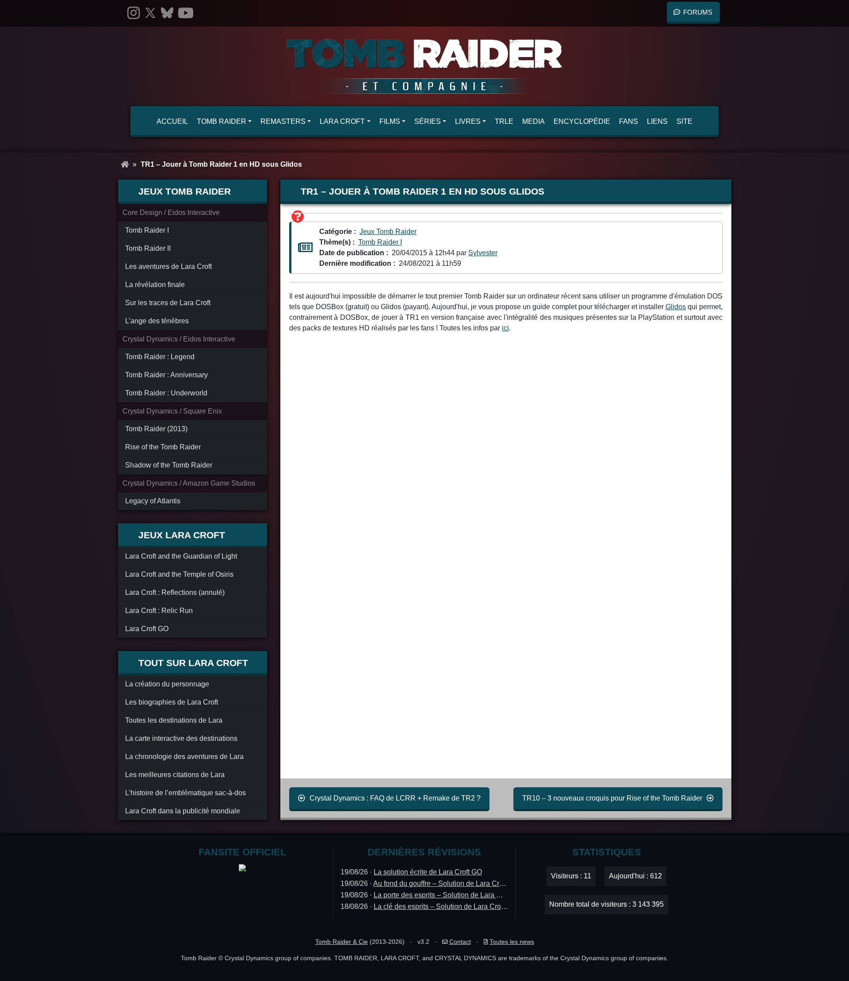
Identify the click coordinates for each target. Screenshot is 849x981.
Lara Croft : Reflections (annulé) (175, 592)
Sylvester (482, 253)
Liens (657, 121)
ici (505, 328)
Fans (628, 121)
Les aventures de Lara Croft (168, 266)
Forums (697, 12)
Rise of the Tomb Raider (163, 447)
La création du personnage (167, 684)
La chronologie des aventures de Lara (184, 756)
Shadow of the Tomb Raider (168, 465)
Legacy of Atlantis (152, 501)
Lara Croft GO (146, 628)
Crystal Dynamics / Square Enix (172, 411)
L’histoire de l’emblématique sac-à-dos (185, 793)
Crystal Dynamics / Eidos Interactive (178, 339)
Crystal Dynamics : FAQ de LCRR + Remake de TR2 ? (395, 798)
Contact (460, 941)
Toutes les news (512, 941)
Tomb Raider (221, 121)
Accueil (172, 121)
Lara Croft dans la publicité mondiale (182, 811)
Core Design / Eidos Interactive (171, 212)
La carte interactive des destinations (181, 738)
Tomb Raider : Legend (160, 356)
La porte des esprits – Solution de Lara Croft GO (449, 895)
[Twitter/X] (150, 13)
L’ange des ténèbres (157, 321)
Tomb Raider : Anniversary (166, 375)
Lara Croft (342, 121)
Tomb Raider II (148, 248)
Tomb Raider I (147, 230)
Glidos (675, 306)
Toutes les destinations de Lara (173, 720)
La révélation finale (155, 284)
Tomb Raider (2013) (156, 429)
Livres (468, 121)
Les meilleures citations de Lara (175, 774)
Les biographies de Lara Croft (171, 702)
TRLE (504, 121)
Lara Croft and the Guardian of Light (181, 556)
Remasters (283, 121)
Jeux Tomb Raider (388, 231)
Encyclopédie (582, 121)
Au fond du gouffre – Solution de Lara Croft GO (446, 883)
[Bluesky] (167, 13)
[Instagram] (133, 13)
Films (389, 121)
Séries (427, 121)
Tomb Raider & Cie (341, 941)
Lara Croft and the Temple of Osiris (179, 574)
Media (533, 121)
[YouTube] (186, 13)
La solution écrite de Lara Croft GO (428, 872)
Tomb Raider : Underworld (166, 393)
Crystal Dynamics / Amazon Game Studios (188, 483)
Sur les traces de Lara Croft (167, 303)
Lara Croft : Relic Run (159, 610)
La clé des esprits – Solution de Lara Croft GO (445, 906)
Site (684, 121)
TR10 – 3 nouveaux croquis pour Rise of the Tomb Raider (612, 798)
